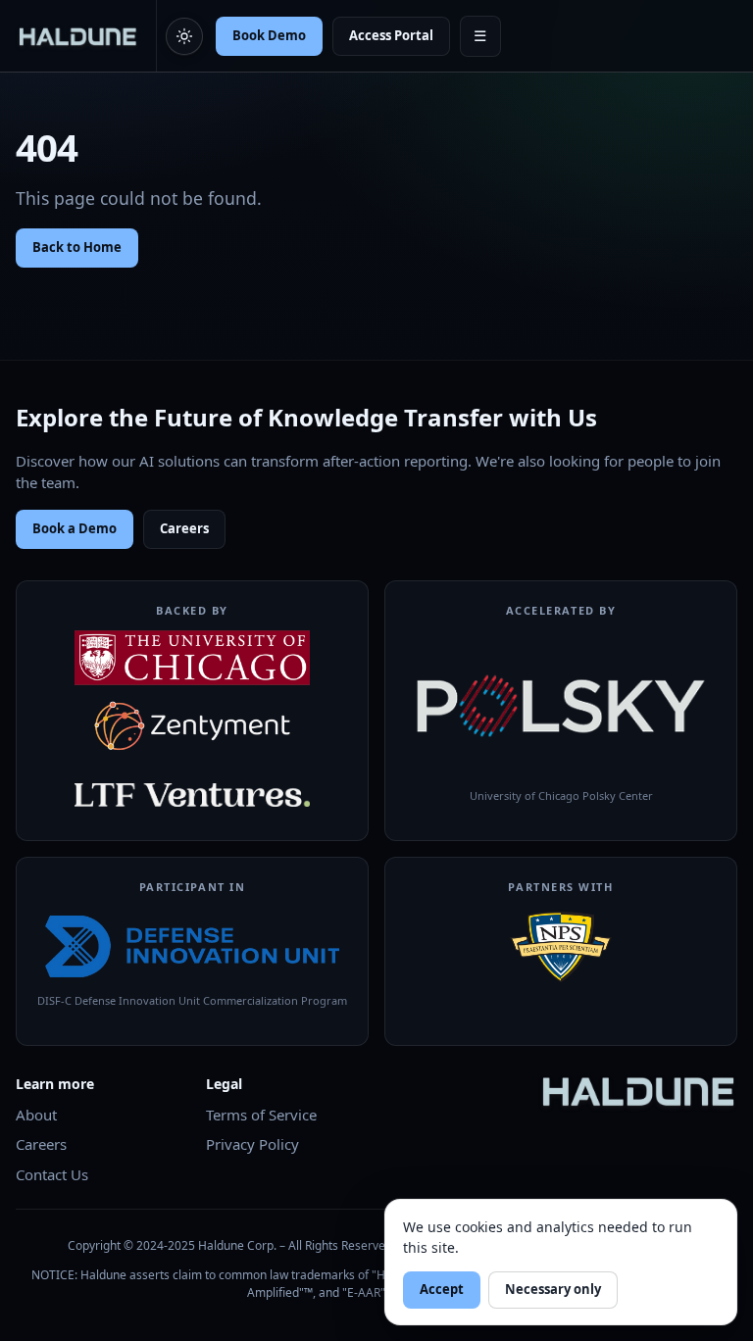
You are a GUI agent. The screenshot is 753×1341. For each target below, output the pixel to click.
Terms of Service (261, 1114)
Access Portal (391, 35)
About (36, 1114)
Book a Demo (74, 528)
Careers (184, 528)
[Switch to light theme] (184, 36)
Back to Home (77, 247)
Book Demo (269, 35)
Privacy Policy (252, 1144)
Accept (442, 1289)
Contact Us (52, 1174)
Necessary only (553, 1289)
